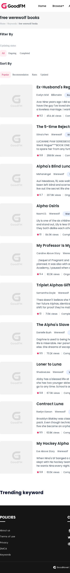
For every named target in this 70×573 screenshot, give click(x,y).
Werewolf (56, 134)
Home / (3, 23)
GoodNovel (63, 567)
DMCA (3, 548)
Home (42, 6)
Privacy (4, 542)
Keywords (5, 554)
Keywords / (13, 23)
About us (5, 530)
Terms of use (7, 536)
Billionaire (56, 95)
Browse (57, 6)
